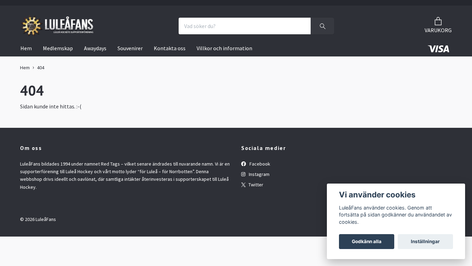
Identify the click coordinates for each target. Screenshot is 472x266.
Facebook (259, 164)
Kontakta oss (170, 48)
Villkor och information (224, 48)
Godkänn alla (366, 241)
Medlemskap (58, 48)
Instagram (259, 174)
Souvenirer (130, 48)
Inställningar (425, 241)
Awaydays (95, 48)
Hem (26, 48)
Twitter (255, 184)
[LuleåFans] (57, 26)
